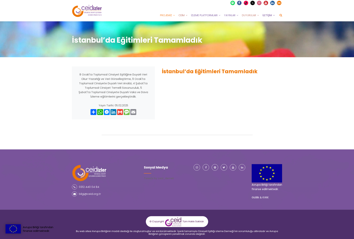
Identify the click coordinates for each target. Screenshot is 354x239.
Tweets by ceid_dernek (159, 178)
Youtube (266, 3)
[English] (279, 3)
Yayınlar (229, 15)
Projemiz (166, 15)
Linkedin (272, 3)
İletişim (267, 15)
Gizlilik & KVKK (260, 197)
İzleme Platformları (204, 15)
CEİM (181, 15)
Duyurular (249, 15)
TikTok (247, 2)
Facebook (239, 3)
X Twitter (254, 2)
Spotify (232, 3)
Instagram (259, 3)
